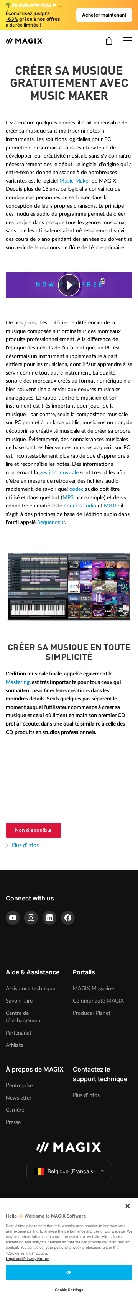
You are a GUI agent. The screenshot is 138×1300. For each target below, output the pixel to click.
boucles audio (80, 506)
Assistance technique (30, 988)
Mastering (18, 682)
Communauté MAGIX (98, 1001)
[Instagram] (31, 918)
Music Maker (74, 181)
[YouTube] (13, 918)
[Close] (127, 1206)
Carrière (15, 1110)
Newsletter (18, 1098)
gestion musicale (59, 472)
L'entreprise (19, 1085)
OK (68, 1272)
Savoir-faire (19, 1001)
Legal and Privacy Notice (27, 1258)
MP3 (68, 498)
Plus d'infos (24, 845)
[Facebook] (68, 918)
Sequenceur (51, 522)
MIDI (110, 506)
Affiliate (14, 1045)
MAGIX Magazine (93, 988)
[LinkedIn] (49, 918)
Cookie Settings (69, 1290)
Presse (13, 1122)
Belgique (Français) (71, 1171)
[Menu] (127, 40)
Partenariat (18, 1033)
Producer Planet (91, 1013)
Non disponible (33, 830)
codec (76, 489)
